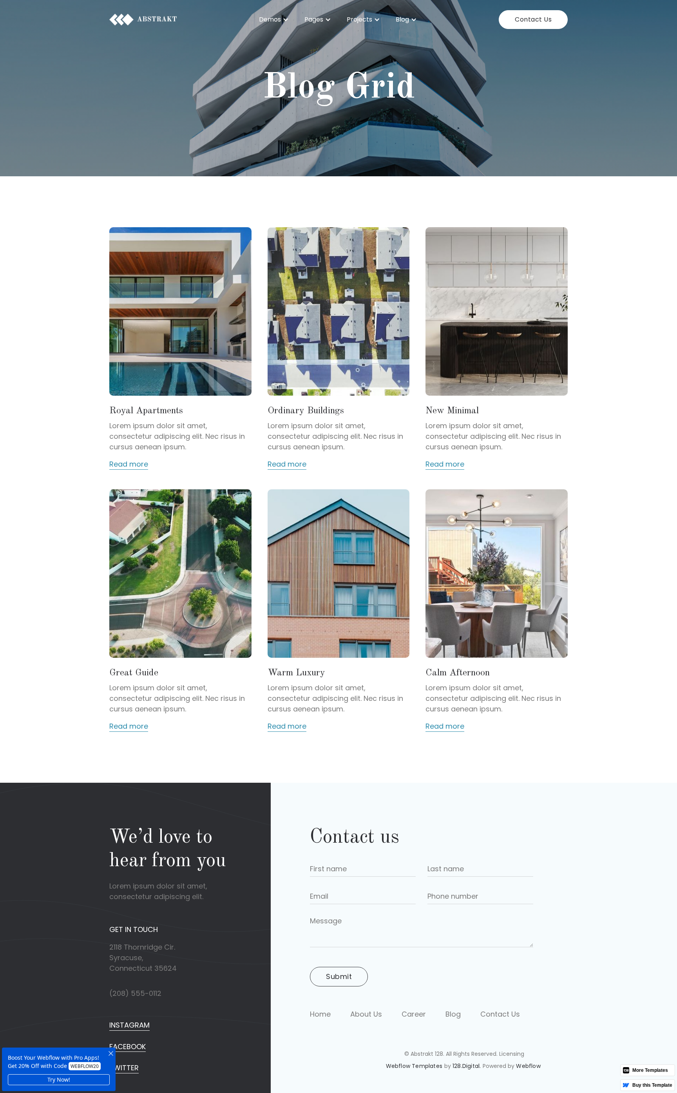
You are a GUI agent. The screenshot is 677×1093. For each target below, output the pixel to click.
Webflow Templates (414, 1066)
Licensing (511, 1054)
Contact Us (533, 19)
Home (320, 1014)
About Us (366, 1014)
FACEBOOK (127, 1046)
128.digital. (467, 1066)
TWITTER (124, 1068)
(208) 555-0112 (135, 993)
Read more (128, 464)
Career (414, 1014)
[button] (274, 19)
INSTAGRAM (129, 1025)
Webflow (528, 1066)
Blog (453, 1014)
